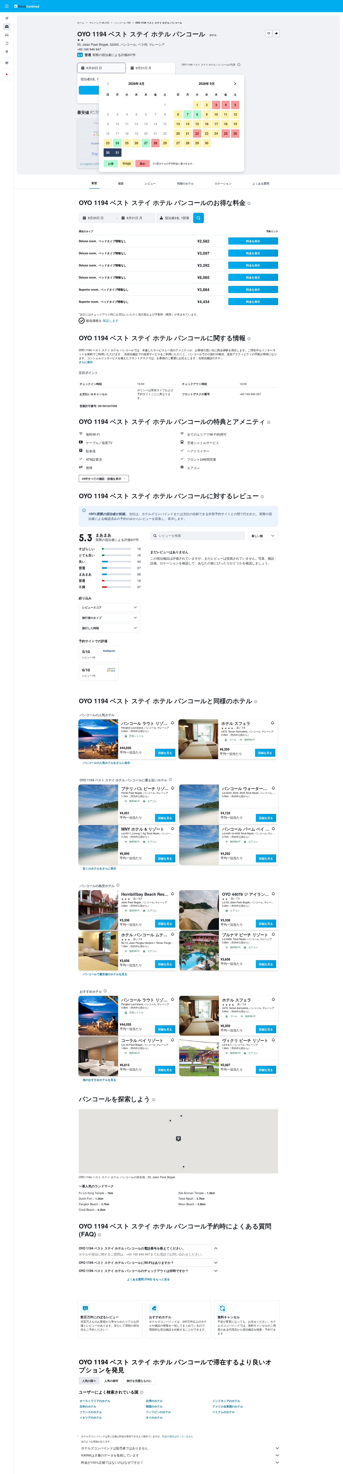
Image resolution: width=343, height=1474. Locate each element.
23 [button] (108, 143)
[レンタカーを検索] (7, 35)
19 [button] (136, 133)
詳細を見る (165, 753)
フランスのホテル (91, 1412)
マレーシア (95, 22)
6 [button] (146, 114)
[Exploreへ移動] (7, 52)
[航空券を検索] (7, 18)
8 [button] (165, 114)
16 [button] (108, 133)
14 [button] (155, 124)
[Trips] (7, 63)
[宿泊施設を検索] (7, 27)
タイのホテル (154, 1417)
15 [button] (165, 124)
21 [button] (155, 133)
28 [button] (155, 143)
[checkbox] (99, 654)
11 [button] (127, 124)
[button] (6, 6)
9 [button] (108, 124)
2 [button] (108, 114)
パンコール (120, 22)
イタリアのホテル (91, 1417)
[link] (106, 763)
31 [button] (117, 152)
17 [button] (117, 133)
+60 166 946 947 (89, 49)
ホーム (80, 22)
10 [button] (117, 124)
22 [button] (165, 133)
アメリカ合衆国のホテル (227, 1406)
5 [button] (136, 114)
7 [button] (155, 114)
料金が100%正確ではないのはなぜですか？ (112, 1462)
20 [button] (146, 133)
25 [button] (127, 143)
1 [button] (165, 105)
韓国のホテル (154, 1406)
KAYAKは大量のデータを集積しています (110, 1455)
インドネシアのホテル (226, 1401)
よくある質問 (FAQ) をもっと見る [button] (148, 1279)
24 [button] (117, 143)
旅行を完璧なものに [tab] (139, 1381)
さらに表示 (86, 362)
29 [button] (165, 143)
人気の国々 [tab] (89, 1381)
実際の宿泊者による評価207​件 (114, 54)
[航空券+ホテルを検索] (7, 43)
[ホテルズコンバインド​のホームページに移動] (26, 6)
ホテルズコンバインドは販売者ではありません (114, 1448)
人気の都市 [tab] (111, 1381)
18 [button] (127, 133)
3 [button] (117, 114)
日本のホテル (88, 1406)
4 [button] (127, 114)
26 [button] (136, 143)
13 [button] (146, 124)
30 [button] (108, 152)
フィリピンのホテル (158, 1412)
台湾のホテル (154, 1401)
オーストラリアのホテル (95, 1401)
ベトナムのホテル (223, 1412)
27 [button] (146, 143)
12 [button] (136, 124)
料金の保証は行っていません (177, 1436)
